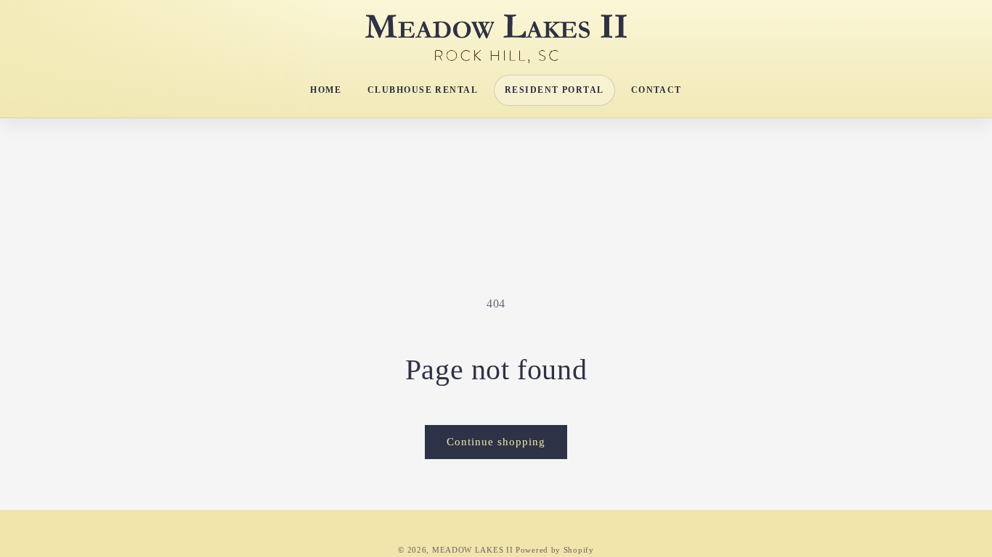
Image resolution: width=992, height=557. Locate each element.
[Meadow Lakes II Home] (496, 39)
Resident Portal (554, 90)
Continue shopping (496, 441)
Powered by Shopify (555, 549)
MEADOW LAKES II (472, 549)
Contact (656, 90)
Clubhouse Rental (422, 90)
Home (325, 90)
